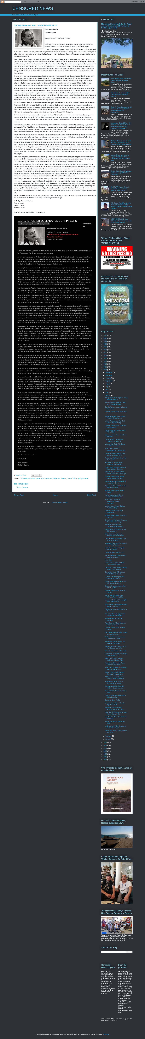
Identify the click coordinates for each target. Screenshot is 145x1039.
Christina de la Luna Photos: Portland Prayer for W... (114, 440)
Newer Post (19, 495)
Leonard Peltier (37, 224)
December (109, 372)
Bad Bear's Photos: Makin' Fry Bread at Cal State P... (115, 642)
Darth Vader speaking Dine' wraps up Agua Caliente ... (116, 633)
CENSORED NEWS (32, 8)
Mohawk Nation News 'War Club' (115, 651)
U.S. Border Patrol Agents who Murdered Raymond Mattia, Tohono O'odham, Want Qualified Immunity (121, 205)
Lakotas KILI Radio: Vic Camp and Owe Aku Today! (115, 445)
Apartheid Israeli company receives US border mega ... (115, 708)
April (107, 392)
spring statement (83, 478)
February (108, 736)
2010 (105, 751)
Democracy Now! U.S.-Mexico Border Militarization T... (115, 573)
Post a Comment (22, 487)
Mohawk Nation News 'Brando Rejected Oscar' (114, 704)
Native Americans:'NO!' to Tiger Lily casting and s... (115, 556)
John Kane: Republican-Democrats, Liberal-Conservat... (113, 501)
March (107, 395)
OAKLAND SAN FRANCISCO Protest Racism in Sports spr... (116, 473)
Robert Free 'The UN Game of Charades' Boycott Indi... (114, 673)
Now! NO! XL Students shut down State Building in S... (116, 713)
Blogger (106, 1034)
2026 (105, 335)
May (107, 389)
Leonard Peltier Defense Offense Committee (63, 234)
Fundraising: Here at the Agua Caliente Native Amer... (114, 664)
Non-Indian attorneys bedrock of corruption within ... (115, 482)
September (109, 381)
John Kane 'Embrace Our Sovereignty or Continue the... (115, 449)
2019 (105, 355)
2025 (105, 338)
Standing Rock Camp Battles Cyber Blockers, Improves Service (120, 94)
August (108, 384)
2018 (105, 358)
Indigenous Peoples (59, 478)
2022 (105, 347)
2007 (105, 760)
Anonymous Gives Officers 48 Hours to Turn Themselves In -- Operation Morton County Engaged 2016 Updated (121, 125)
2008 (105, 757)
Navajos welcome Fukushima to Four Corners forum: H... (115, 647)
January (108, 739)
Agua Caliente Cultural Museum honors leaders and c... (115, 624)
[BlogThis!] (34, 475)
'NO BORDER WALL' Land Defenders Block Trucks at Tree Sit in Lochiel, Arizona (121, 220)
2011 (105, 748)
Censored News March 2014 (114, 552)
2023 (105, 344)
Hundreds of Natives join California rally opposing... (114, 525)
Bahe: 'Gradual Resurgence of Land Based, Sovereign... (114, 614)
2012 (105, 745)
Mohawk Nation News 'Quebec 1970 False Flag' (115, 507)
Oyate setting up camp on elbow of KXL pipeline (115, 587)
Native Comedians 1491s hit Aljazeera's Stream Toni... (114, 496)
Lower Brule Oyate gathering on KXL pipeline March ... (115, 582)
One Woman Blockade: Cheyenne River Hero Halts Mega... (116, 521)
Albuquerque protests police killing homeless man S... (116, 398)
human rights (40, 478)
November (109, 375)
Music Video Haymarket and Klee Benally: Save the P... (116, 605)
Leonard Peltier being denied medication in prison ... (114, 577)
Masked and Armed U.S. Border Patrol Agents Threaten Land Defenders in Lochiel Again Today (116, 26)
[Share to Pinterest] (40, 475)
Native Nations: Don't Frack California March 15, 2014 (114, 596)
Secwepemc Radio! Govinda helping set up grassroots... (114, 687)
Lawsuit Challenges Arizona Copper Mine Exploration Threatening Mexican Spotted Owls (120, 157)
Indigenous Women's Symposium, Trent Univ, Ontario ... (116, 544)
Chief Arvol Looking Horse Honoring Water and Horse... (115, 535)
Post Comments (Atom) (59, 502)
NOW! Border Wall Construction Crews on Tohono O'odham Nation (121, 80)
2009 (105, 754)
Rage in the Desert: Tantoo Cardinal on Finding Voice (114, 659)
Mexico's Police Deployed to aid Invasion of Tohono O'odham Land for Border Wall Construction (121, 109)
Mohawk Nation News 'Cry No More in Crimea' (114, 549)
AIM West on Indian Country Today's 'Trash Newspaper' (114, 678)
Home (55, 495)
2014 (21, 478)
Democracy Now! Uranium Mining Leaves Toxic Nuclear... (116, 568)
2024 (105, 341)
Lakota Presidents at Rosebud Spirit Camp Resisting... (115, 422)
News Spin (108, 560)
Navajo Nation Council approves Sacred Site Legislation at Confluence (121, 172)
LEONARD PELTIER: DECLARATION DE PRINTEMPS (47, 220)
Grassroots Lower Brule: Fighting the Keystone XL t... (115, 654)
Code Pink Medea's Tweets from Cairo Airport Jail (115, 696)
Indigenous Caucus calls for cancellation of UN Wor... (114, 682)
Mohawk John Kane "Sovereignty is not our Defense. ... (116, 601)
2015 (105, 367)
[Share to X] (36, 475)
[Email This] (32, 475)
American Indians (29, 478)
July (107, 387)
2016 (105, 364)
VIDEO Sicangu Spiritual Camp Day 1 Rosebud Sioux (115, 403)
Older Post (91, 495)
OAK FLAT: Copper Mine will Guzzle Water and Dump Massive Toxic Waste (120, 188)
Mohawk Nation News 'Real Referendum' (114, 511)
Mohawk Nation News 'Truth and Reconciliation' (115, 426)
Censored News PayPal (112, 700)
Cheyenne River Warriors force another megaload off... (115, 454)
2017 (105, 361)
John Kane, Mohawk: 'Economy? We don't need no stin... (115, 668)
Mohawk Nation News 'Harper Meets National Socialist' (114, 477)
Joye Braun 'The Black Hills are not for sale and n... (115, 486)
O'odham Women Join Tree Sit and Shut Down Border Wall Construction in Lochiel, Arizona (121, 142)
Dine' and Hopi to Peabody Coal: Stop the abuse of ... (115, 539)
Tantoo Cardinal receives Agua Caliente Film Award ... (115, 638)
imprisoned (48, 478)
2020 (105, 352)
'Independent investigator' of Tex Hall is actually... (115, 530)
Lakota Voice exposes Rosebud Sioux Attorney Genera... (115, 468)
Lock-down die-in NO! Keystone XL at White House (115, 727)
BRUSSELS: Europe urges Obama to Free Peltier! (113, 463)
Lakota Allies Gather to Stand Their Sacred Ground (114, 563)
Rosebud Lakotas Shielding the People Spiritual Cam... (115, 417)
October (108, 378)
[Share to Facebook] (38, 475)
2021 (105, 350)
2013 (105, 742)
